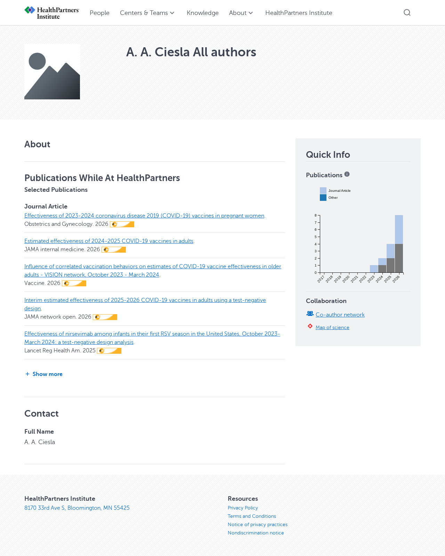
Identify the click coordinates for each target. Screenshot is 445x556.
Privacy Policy (243, 507)
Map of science (332, 327)
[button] (407, 12)
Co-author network (340, 315)
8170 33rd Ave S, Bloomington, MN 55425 (77, 508)
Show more (48, 374)
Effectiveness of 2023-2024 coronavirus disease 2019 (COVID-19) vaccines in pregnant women (144, 216)
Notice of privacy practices (258, 524)
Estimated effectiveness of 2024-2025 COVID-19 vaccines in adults (108, 241)
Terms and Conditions (252, 516)
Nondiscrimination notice (256, 532)
